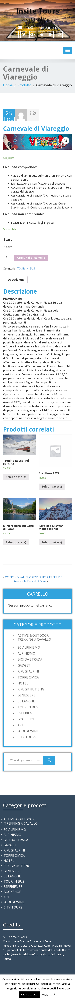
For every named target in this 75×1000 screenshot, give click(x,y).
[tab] (16, 279)
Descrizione (16, 279)
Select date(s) (16, 477)
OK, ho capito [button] (29, 994)
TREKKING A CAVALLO (34, 639)
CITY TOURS (27, 737)
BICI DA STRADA (30, 659)
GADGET (24, 665)
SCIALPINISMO (29, 647)
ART (21, 725)
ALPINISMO (26, 653)
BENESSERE (26, 695)
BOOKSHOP (26, 719)
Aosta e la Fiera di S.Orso (29, 581)
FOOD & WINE (28, 731)
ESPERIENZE (27, 713)
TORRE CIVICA (28, 677)
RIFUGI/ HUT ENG (31, 689)
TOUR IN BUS (26, 268)
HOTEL (23, 683)
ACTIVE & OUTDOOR (33, 635)
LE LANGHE (26, 701)
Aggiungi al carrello (31, 258)
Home (8, 85)
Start (8, 239)
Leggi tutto (48, 994)
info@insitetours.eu (40, 27)
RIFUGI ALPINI (28, 671)
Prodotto (24, 85)
